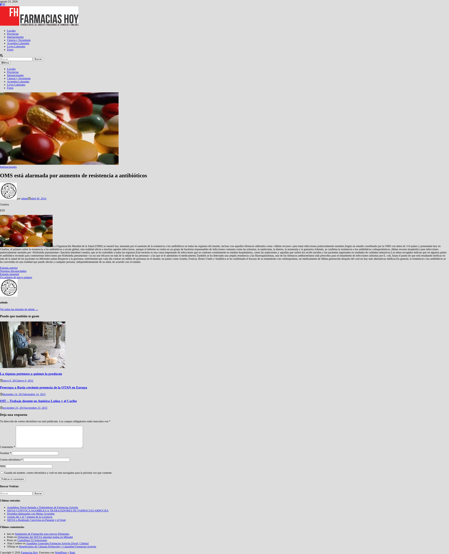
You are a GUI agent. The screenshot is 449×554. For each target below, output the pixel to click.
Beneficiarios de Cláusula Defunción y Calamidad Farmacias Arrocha (57, 546)
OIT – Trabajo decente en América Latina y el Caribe (38, 401)
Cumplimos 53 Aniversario (32, 540)
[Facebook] (1, 4)
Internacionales (15, 36)
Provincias (13, 33)
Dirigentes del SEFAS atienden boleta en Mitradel (45, 537)
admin (24, 198)
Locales (11, 30)
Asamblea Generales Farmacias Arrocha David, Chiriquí (57, 543)
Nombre (5, 453)
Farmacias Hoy (29, 552)
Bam (72, 552)
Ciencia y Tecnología (19, 40)
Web (2, 466)
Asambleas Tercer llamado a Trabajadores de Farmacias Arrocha (42, 507)
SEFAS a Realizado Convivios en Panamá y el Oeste (36, 520)
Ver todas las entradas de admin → (19, 309)
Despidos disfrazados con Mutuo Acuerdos (31, 513)
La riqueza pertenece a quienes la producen (31, 374)
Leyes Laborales (16, 46)
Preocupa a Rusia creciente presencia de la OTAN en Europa (43, 387)
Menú (6, 62)
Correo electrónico (11, 459)
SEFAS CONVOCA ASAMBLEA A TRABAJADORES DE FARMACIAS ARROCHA (58, 510)
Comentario (7, 446)
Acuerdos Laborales (18, 43)
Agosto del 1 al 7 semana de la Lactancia (29, 516)
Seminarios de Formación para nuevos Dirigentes (42, 533)
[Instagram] (3, 4)
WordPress (61, 552)
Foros (10, 49)
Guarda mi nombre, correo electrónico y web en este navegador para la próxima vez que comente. (58, 472)
